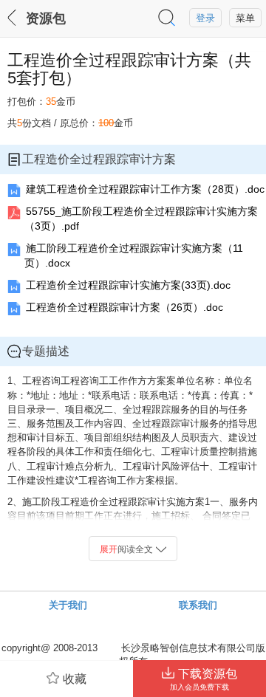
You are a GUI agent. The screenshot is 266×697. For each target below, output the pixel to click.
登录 (205, 18)
